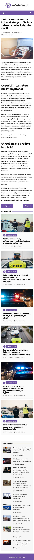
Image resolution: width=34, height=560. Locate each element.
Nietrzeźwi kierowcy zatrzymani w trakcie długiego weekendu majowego (16, 241)
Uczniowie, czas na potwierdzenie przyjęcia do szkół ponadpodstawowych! (21, 519)
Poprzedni (8, 206)
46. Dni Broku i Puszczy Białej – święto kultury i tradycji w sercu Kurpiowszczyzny (22, 543)
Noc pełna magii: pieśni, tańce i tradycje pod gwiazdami (20, 496)
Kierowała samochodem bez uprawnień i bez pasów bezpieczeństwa (15, 427)
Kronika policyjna (7, 34)
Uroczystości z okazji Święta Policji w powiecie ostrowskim (22, 507)
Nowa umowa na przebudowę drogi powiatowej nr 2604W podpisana (22, 450)
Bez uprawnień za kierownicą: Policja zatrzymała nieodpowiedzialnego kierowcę (16, 352)
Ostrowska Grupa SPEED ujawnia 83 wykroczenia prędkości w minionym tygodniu (13, 389)
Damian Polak (6, 32)
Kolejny (27, 206)
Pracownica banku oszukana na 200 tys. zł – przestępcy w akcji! (17, 316)
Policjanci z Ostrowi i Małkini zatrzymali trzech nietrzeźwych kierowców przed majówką (17, 278)
